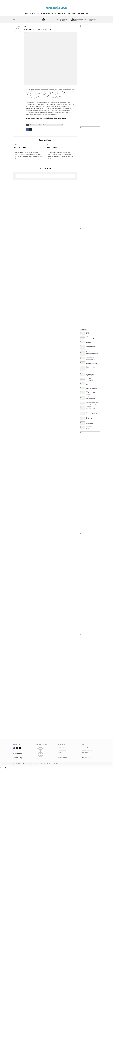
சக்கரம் (91, 417)
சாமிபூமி (87, 340)
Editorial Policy (62, 747)
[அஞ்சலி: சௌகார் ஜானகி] (82, 408)
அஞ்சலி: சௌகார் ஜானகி (91, 408)
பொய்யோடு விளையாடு (94, 402)
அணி (86, 13)
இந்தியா (43, 13)
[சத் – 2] (82, 383)
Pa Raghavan (41, 763)
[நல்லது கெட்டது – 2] (82, 358)
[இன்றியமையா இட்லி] (43, 19)
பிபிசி (62, 124)
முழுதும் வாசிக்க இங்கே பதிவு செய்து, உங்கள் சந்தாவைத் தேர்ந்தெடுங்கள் (46, 118)
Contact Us (84, 755)
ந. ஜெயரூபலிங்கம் (17, 31)
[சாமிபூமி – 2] (82, 341)
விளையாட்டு (88, 351)
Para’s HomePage (63, 757)
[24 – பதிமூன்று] (82, 379)
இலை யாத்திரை (89, 423)
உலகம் (38, 13)
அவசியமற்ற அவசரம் (20, 19)
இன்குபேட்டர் (26, 26)
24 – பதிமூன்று (89, 380)
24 (86, 378)
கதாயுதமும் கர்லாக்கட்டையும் (92, 353)
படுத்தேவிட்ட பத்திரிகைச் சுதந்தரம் (78, 20)
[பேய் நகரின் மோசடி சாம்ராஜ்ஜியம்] (57, 19)
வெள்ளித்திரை (88, 406)
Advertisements (62, 750)
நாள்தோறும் (32, 13)
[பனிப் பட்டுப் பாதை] (29, 19)
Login (98, 1)
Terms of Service (85, 747)
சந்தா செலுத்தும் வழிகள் (18, 758)
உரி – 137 (88, 428)
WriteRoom (61, 755)
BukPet (60, 752)
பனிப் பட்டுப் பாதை (34, 19)
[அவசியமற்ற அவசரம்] (14, 19)
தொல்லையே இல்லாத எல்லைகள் (92, 20)
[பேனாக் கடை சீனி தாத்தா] (82, 387)
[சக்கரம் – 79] (82, 418)
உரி (86, 426)
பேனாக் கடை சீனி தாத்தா (91, 388)
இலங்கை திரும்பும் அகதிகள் (92, 413)
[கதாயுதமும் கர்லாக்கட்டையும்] (82, 353)
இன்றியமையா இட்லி (49, 19)
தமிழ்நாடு (48, 13)
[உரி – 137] (82, 427)
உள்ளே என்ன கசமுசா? (91, 346)
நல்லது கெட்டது (93, 357)
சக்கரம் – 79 (89, 418)
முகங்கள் (87, 386)
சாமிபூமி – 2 (88, 342)
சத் (86, 382)
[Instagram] (20, 748)
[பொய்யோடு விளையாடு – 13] (82, 403)
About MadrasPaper (86, 757)
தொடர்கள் (74, 13)
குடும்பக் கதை (88, 361)
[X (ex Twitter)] (17, 748)
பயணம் (87, 396)
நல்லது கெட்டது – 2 (90, 359)
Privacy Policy (85, 752)
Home (26, 13)
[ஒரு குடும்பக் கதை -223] (82, 362)
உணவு (87, 366)
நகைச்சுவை (88, 421)
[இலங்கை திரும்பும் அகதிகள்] (82, 413)
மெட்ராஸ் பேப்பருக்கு (17, 757)
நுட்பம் (63, 13)
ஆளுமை (68, 13)
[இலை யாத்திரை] (82, 422)
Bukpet (34, 763)
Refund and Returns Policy (87, 750)
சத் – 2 (87, 384)
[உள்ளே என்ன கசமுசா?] (82, 347)
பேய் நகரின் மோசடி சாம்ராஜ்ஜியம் (63, 20)
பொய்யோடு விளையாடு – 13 (92, 404)
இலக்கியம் (80, 13)
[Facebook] (14, 748)
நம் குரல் (54, 13)
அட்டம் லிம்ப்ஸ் (32, 124)
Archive (24, 1)
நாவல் (94, 417)
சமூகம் (58, 13)
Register (94, 1)
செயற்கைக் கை (56, 124)
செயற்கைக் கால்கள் (47, 124)
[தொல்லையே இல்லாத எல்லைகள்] (86, 19)
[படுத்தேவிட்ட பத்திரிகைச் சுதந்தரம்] (72, 19)
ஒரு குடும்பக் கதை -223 (91, 363)
